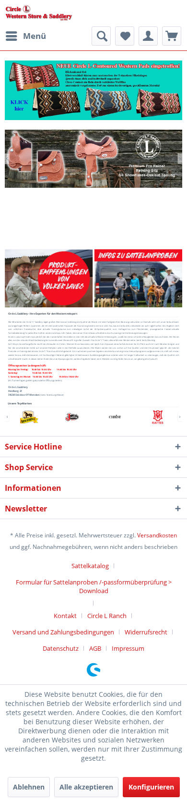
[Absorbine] (29, 417)
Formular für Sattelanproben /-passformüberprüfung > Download (94, 586)
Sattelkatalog (90, 565)
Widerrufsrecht (146, 632)
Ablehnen (29, 786)
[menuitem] (25, 36)
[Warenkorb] (171, 36)
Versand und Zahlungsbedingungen (63, 632)
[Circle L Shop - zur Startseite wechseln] (39, 13)
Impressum (128, 648)
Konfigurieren (151, 786)
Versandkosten (157, 535)
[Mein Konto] (148, 36)
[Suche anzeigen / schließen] (101, 36)
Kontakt (65, 615)
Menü (34, 35)
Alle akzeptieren (86, 786)
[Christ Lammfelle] (115, 417)
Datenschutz (61, 648)
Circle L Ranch (107, 615)
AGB (95, 648)
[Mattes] (158, 417)
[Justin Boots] (72, 417)
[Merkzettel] (124, 36)
